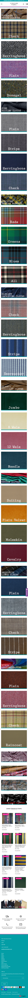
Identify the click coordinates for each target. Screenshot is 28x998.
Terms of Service (4, 965)
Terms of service (15, 992)
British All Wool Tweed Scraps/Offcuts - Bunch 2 (7, 825)
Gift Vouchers (4, 961)
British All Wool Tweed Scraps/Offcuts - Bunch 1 (20, 825)
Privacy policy (9, 992)
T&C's (2, 962)
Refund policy (3, 992)
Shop (2, 954)
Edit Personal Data (5, 967)
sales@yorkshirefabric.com (6, 949)
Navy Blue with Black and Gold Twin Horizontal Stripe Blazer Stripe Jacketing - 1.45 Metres (20, 868)
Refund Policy (4, 963)
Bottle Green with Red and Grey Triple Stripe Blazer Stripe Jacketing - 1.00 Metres (7, 846)
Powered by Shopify (16, 994)
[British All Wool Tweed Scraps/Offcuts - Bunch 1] (20, 818)
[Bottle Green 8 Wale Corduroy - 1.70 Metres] (20, 882)
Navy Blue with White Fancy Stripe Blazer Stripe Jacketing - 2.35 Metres (7, 890)
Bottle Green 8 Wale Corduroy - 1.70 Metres (19, 890)
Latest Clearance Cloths (14, 808)
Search (2, 956)
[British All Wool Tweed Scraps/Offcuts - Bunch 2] (7, 818)
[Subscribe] (22, 978)
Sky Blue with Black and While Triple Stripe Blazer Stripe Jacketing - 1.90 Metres (7, 868)
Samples (3, 959)
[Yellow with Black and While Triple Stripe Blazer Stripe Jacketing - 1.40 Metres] (20, 838)
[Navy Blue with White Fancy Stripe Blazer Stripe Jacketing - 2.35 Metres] (7, 882)
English (4, 983)
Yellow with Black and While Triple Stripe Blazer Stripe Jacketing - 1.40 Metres (20, 846)
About (2, 957)
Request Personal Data (5, 966)
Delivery (2, 958)
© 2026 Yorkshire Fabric (6, 994)
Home (2, 953)
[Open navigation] (2, 4)
